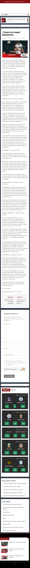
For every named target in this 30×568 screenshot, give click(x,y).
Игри (4, 518)
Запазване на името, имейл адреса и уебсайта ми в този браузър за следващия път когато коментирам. (15, 362)
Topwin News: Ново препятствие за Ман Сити (14, 495)
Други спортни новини (8, 515)
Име (5, 342)
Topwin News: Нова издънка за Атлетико (13, 492)
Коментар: (7, 323)
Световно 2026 (6, 524)
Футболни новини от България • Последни (13, 527)
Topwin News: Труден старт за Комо (14, 19)
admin (5, 38)
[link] (15, 401)
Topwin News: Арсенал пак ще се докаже (13, 489)
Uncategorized (6, 512)
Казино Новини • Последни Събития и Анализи (14, 521)
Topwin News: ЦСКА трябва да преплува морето (14, 1)
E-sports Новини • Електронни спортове (12, 504)
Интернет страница (9, 354)
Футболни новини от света (9, 530)
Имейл (6, 348)
